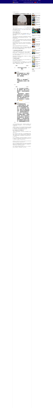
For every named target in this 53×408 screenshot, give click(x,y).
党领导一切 (20, 29)
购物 (36, 0)
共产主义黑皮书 (33, 71)
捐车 (35, 0)
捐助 (33, 0)
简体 (25, 0)
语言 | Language (28, 0)
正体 (24, 0)
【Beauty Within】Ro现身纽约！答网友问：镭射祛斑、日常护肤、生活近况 (37, 44)
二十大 (23, 28)
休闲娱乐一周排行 (34, 38)
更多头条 (39, 26)
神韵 (19, 0)
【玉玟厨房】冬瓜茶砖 (37, 39)
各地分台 (23, 0)
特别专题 (33, 69)
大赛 (21, 0)
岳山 (13, 130)
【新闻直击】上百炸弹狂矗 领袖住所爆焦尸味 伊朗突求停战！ (37, 16)
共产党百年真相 (33, 70)
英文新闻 (30, 0)
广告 (32, 0)
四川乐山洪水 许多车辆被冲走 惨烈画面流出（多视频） (37, 25)
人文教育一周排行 (34, 49)
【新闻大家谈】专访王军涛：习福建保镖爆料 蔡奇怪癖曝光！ (37, 22)
